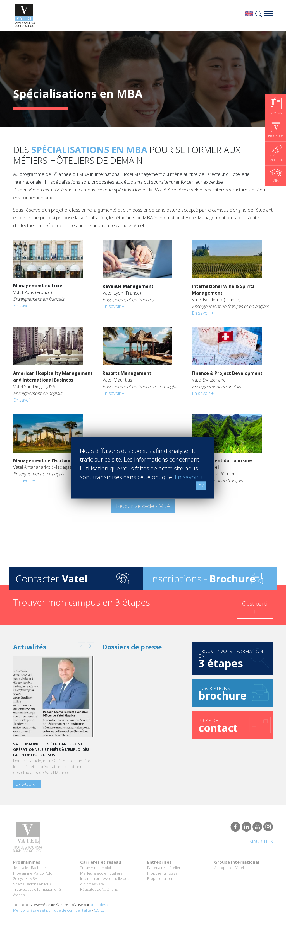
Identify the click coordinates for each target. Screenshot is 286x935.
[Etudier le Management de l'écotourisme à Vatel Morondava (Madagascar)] (48, 432)
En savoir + (24, 306)
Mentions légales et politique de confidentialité (52, 910)
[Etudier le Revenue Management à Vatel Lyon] (137, 258)
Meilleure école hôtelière (101, 873)
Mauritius (261, 842)
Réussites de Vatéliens (99, 889)
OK (201, 485)
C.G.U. (99, 910)
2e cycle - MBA (25, 878)
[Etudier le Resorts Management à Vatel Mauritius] (137, 345)
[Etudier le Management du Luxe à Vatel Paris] (48, 257)
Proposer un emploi (163, 878)
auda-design (100, 904)
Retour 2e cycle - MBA (143, 506)
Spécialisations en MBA (32, 884)
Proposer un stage (162, 873)
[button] (81, 646)
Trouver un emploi (95, 867)
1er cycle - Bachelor (29, 867)
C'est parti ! (254, 608)
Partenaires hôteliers (164, 867)
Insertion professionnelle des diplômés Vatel (104, 881)
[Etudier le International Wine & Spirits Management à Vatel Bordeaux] (227, 258)
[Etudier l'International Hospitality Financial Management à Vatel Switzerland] (227, 345)
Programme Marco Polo (32, 873)
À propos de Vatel (229, 867)
